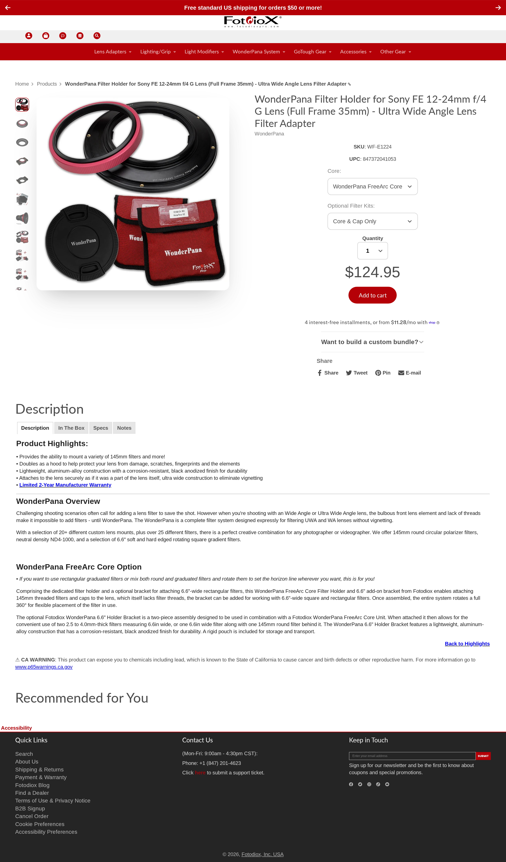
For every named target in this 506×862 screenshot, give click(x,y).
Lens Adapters (110, 51)
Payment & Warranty (41, 777)
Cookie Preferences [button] (39, 824)
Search (24, 754)
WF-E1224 (379, 147)
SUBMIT (483, 756)
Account (28, 36)
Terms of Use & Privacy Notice (53, 801)
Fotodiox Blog (32, 785)
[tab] (35, 428)
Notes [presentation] (124, 428)
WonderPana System (256, 51)
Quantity (372, 238)
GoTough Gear (310, 51)
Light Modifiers (202, 51)
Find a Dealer (32, 793)
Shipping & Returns (39, 769)
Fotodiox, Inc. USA (263, 854)
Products (47, 84)
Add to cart (373, 295)
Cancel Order (31, 816)
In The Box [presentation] (71, 428)
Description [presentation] (35, 428)
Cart (45, 36)
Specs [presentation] (100, 428)
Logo (253, 21)
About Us (26, 762)
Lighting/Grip (155, 51)
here (200, 772)
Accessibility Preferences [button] (46, 832)
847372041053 (379, 159)
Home (22, 84)
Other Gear (393, 51)
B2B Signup (30, 808)
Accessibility (16, 728)
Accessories (353, 51)
